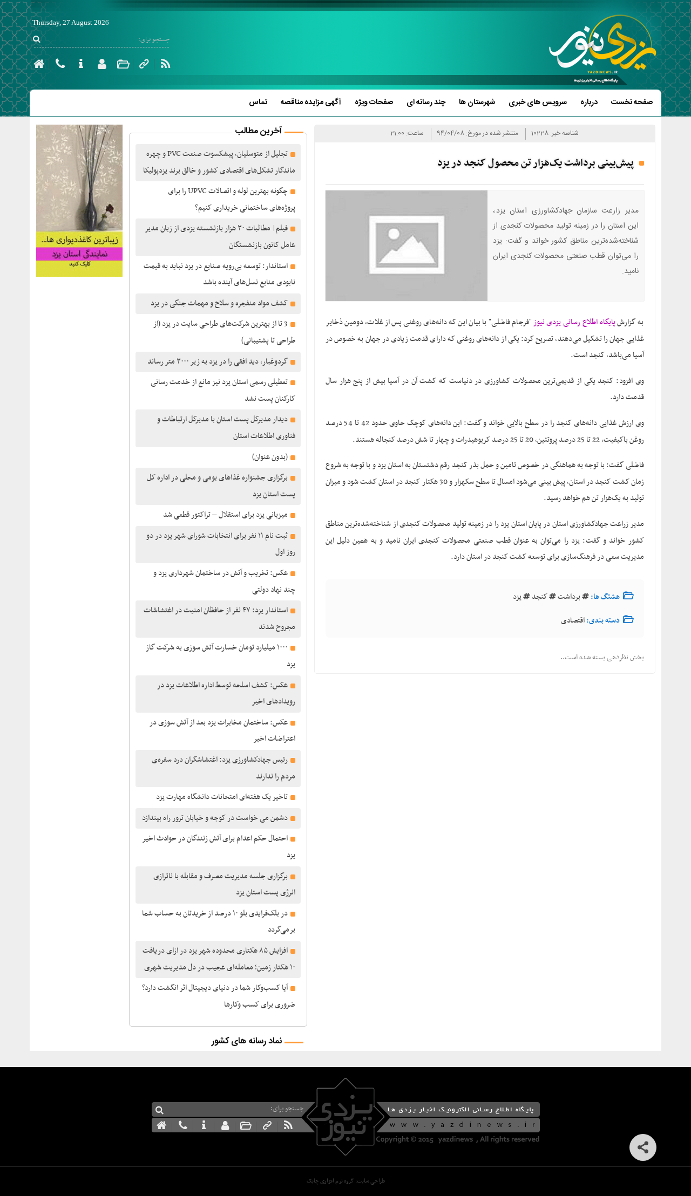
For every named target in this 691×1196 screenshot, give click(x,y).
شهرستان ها (477, 102)
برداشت (569, 597)
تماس (258, 102)
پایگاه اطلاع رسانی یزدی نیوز (574, 322)
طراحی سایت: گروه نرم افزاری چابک (346, 1181)
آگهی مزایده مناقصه (311, 102)
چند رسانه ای (426, 102)
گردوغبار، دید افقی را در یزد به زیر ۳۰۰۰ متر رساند (217, 361)
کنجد (539, 597)
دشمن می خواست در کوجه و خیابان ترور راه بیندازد (215, 818)
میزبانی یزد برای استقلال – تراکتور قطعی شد (225, 515)
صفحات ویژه (374, 102)
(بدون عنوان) (270, 457)
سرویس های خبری (538, 102)
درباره (589, 102)
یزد (517, 597)
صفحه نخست (632, 102)
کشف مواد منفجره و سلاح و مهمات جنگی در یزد (219, 303)
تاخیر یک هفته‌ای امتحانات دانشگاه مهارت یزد (222, 797)
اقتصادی (573, 620)
